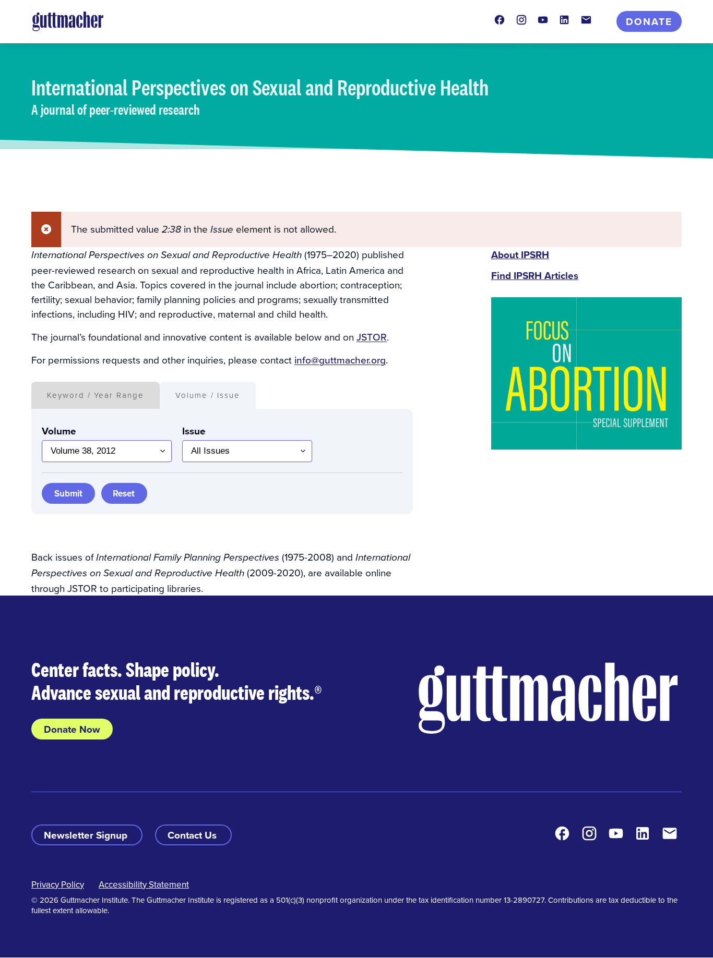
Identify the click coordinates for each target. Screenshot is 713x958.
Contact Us (193, 835)
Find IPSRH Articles (534, 275)
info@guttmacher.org (340, 360)
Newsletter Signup (87, 835)
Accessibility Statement (144, 884)
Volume (59, 430)
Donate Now (72, 729)
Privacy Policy (57, 884)
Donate (649, 21)
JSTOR (371, 337)
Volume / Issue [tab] (207, 395)
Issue (194, 430)
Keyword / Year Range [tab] (95, 395)
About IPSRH (520, 254)
